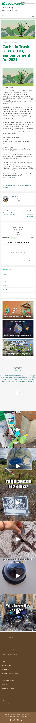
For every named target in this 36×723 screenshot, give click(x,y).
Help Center (5, 700)
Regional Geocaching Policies (9, 654)
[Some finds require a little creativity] (18, 393)
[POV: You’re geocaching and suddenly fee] (18, 576)
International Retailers (8, 688)
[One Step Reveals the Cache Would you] (18, 539)
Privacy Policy (24, 716)
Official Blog (7, 7)
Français (5, 278)
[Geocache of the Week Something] (18, 466)
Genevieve (14, 43)
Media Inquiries (6, 704)
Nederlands (6, 285)
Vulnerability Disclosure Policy (10, 673)
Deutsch (5, 274)
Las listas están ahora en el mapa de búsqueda (26, 215)
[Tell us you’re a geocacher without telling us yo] (18, 429)
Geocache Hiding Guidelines (9, 650)
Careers (4, 642)
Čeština (5, 289)
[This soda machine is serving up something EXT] (18, 612)
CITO (6, 185)
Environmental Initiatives (23, 185)
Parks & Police (6, 669)
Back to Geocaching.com (9, 10)
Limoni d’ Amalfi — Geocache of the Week (9, 214)
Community (11, 185)
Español (5, 282)
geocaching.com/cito (9, 177)
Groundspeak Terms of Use (12, 716)
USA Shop (4, 684)
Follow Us (18, 370)
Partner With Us (6, 646)
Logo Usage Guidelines (8, 665)
